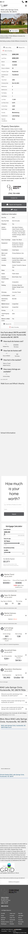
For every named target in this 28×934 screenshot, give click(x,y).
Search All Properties (15, 204)
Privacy (14, 931)
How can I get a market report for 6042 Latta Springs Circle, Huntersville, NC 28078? (12, 708)
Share (15, 210)
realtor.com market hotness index (10, 591)
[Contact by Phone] (23, 1)
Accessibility (4, 931)
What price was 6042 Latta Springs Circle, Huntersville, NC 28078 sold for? (12, 695)
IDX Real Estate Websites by (7, 929)
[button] (1, 24)
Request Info (21, 47)
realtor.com (22, 878)
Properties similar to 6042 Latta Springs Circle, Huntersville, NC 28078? (13, 701)
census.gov (5, 664)
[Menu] (26, 5)
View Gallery (15, 31)
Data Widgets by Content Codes (20, 932)
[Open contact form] (26, 1)
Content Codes (11, 714)
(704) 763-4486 (14, 193)
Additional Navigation (14, 882)
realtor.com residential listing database (11, 644)
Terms (9, 931)
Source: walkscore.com (5, 768)
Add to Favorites (8, 50)
